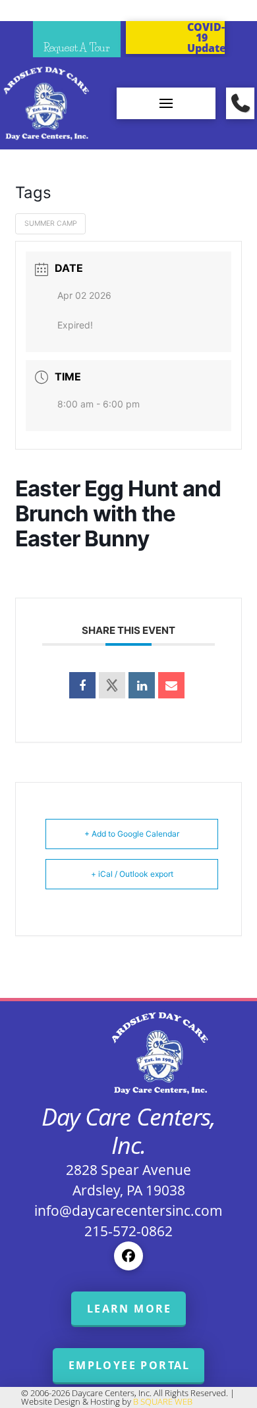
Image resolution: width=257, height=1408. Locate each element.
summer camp (50, 223)
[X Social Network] (112, 685)
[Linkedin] (141, 685)
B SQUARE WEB (162, 1401)
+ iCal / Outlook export (132, 874)
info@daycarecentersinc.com (128, 1210)
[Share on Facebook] (82, 685)
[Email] (171, 685)
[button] (166, 103)
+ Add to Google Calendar (131, 834)
